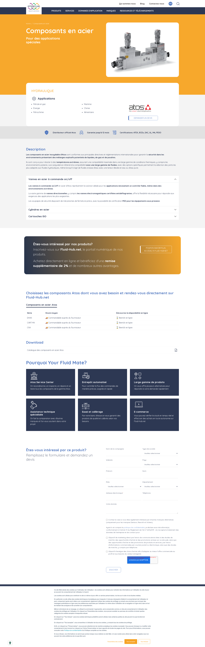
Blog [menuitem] (142, 3)
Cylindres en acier (38, 209)
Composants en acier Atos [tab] (41, 304)
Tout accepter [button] (130, 641)
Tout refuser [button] (144, 641)
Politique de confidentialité (72, 630)
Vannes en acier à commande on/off (50, 179)
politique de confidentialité (134, 527)
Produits (56, 11)
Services (69, 11)
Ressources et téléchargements (137, 11)
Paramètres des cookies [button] (115, 641)
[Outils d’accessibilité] (10, 643)
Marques (111, 11)
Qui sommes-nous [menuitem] (127, 3)
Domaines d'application (90, 11)
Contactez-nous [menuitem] (156, 3)
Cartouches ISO (37, 216)
